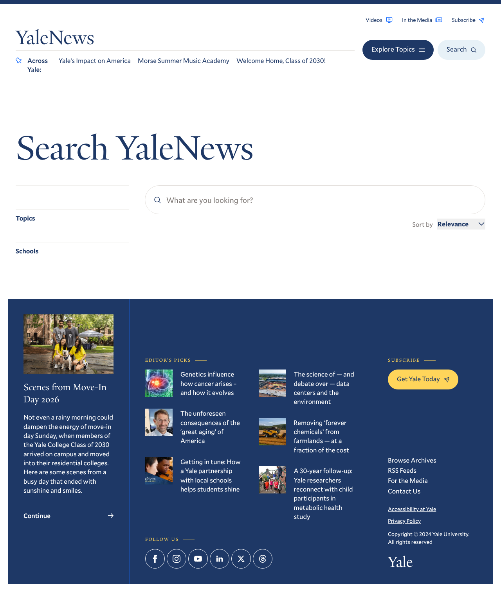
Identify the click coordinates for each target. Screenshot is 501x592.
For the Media (408, 480)
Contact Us (404, 490)
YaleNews (55, 39)
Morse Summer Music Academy (183, 60)
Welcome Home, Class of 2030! (281, 60)
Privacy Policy (404, 520)
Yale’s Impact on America (95, 60)
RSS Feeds (402, 470)
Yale (400, 564)
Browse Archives (412, 460)
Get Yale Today (418, 378)
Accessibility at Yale (412, 509)
